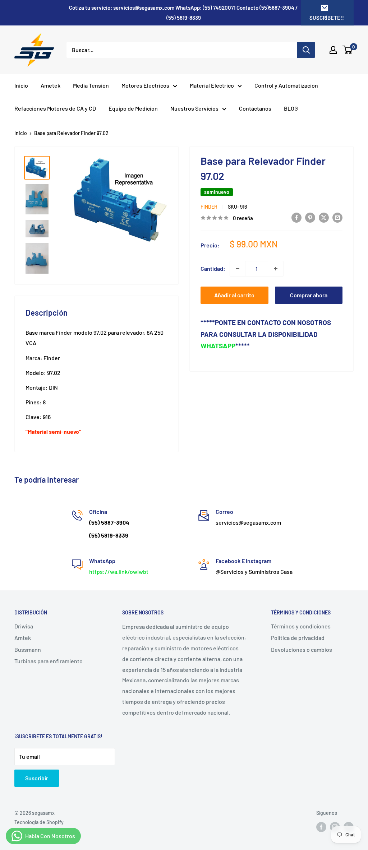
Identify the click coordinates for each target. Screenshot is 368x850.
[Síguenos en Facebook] (321, 827)
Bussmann (27, 649)
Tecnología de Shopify (39, 822)
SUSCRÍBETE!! (326, 17)
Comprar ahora (308, 295)
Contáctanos (255, 108)
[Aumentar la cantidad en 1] (275, 268)
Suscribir (36, 778)
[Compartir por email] (337, 217)
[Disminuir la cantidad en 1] (237, 268)
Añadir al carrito (234, 295)
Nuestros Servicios (194, 108)
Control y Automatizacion (286, 85)
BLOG (291, 108)
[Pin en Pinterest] (310, 217)
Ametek (50, 85)
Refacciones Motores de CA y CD (55, 108)
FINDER (209, 207)
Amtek (22, 637)
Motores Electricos (145, 85)
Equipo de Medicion (133, 108)
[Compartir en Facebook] (296, 217)
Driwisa (23, 626)
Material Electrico (212, 85)
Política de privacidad (298, 637)
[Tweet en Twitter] (324, 217)
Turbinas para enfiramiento (48, 661)
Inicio (21, 85)
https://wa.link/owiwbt (118, 571)
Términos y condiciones (301, 626)
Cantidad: (213, 268)
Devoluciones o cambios (301, 649)
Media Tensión (91, 85)
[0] (347, 50)
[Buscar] (306, 50)
